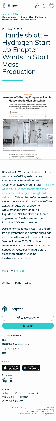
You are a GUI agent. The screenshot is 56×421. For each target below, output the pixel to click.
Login (29, 325)
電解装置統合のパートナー (14, 344)
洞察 (4, 353)
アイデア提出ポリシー (12, 400)
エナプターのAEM (10, 335)
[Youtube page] (11, 380)
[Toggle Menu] (51, 5)
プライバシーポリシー (12, 393)
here (18, 270)
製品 (4, 340)
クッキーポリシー (36, 393)
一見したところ (9, 348)
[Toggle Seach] (44, 5)
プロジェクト (8, 397)
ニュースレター (30, 317)
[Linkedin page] (4, 380)
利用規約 (24, 397)
